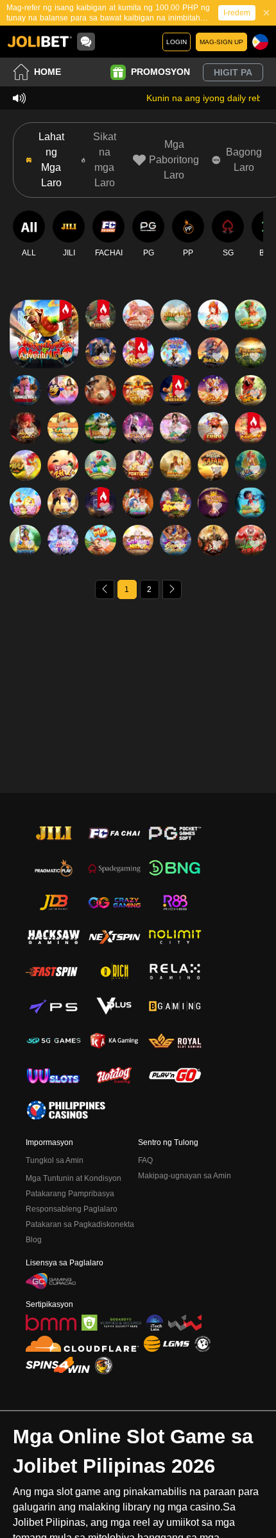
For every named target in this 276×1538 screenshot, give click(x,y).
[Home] (40, 42)
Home (47, 72)
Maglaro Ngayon (44, 345)
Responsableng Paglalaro (71, 1209)
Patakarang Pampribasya (70, 1193)
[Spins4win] (58, 1365)
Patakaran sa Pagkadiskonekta (80, 1224)
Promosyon (160, 72)
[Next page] (172, 589)
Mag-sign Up (221, 41)
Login (176, 41)
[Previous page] (104, 589)
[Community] (86, 42)
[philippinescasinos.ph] (66, 1110)
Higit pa (233, 72)
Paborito (44, 307)
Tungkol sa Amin (54, 1160)
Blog (34, 1239)
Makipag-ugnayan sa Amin (184, 1175)
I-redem (236, 12)
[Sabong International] (103, 1365)
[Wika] (260, 42)
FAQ (145, 1160)
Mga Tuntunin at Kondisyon (73, 1178)
